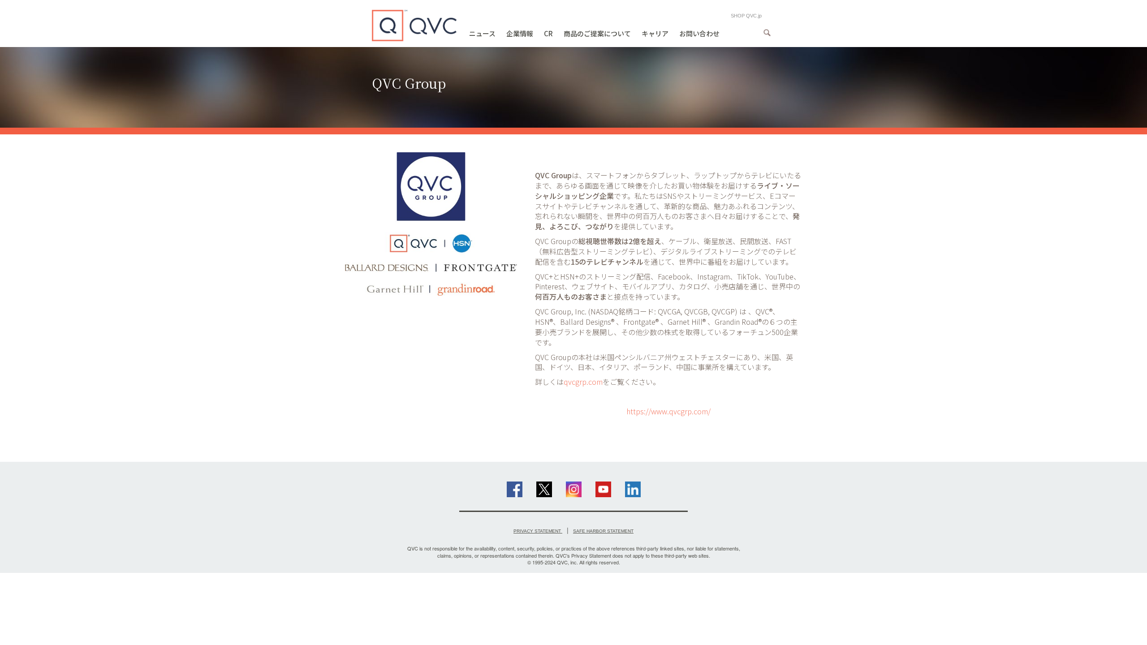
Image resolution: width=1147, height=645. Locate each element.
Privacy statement (537, 531)
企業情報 (519, 33)
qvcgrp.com (583, 381)
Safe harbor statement (603, 531)
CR (548, 33)
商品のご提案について (597, 33)
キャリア (655, 33)
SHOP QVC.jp (746, 15)
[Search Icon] (767, 32)
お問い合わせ (699, 33)
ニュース (482, 33)
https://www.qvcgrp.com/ (668, 411)
